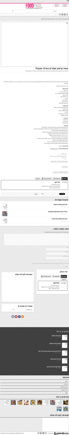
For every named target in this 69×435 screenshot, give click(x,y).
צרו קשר (38, 178)
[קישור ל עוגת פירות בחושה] (64, 339)
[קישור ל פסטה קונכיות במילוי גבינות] (64, 370)
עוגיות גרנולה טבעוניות (55, 343)
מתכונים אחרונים (47, 178)
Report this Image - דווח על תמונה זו (60, 172)
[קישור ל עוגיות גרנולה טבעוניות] (64, 347)
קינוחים (59, 19)
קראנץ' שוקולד (53, 161)
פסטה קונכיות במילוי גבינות (54, 367)
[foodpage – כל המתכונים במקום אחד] (34, 8)
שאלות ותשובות (64, 390)
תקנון (66, 392)
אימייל (67, 252)
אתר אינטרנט (66, 256)
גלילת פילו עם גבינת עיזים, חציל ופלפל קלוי (49, 351)
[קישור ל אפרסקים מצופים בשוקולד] (5, 208)
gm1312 (62, 153)
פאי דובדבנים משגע (55, 359)
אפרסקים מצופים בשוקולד (60, 204)
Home (63, 19)
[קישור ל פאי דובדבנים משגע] (64, 363)
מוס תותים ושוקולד (54, 148)
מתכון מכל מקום (64, 387)
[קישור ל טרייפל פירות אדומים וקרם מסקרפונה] (5, 216)
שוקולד (51, 156)
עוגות (56, 19)
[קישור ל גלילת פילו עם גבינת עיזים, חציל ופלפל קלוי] (64, 355)
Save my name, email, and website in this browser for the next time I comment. (50, 263)
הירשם (56, 6)
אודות (65, 178)
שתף (42, 193)
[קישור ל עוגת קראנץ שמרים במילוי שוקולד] (34, 66)
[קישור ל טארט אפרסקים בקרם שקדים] (5, 223)
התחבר (64, 6)
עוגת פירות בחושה (56, 336)
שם (68, 247)
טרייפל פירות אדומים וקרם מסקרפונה (57, 212)
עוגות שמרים (58, 156)
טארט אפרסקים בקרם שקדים (59, 219)
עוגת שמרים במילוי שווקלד (62, 161)
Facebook (57, 178)
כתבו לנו (65, 384)
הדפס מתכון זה (64, 166)
